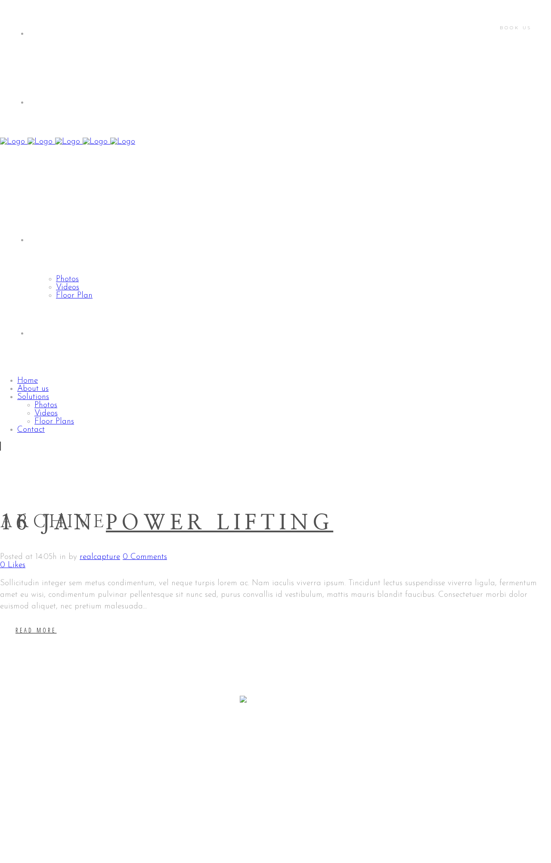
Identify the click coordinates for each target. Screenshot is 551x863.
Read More (35, 630)
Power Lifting (219, 523)
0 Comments (145, 557)
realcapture (100, 557)
